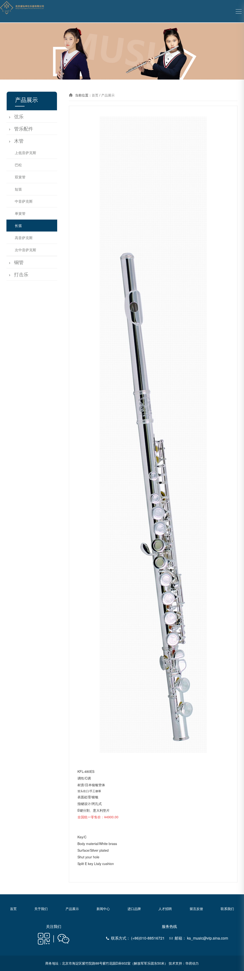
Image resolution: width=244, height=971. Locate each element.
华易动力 (192, 963)
